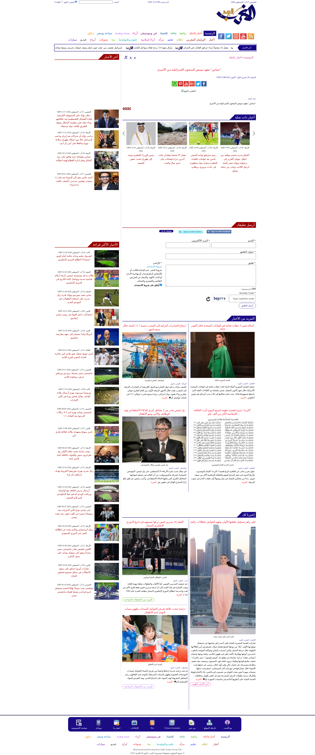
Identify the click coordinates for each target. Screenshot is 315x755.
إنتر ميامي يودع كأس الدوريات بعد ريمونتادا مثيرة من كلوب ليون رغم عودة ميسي (74, 513)
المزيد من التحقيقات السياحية (138, 599)
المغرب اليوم (69, 2)
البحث (116, 2)
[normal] (130, 57)
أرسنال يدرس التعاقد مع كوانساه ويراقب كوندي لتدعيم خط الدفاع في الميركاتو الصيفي (74, 494)
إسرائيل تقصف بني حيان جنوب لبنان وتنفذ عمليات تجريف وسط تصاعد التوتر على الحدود (96, 47)
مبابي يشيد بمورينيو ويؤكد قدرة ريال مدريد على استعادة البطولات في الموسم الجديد (74, 299)
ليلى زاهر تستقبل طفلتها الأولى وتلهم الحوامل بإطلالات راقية (222, 521)
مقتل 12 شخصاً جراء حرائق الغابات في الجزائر (222, 47)
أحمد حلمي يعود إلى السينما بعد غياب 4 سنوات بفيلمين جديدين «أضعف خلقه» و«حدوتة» (74, 181)
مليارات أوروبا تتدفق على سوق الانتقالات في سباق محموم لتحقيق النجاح (74, 572)
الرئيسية (248, 57)
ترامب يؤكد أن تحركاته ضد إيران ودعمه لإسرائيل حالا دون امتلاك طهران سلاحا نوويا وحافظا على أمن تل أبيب (74, 140)
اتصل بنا (116, 728)
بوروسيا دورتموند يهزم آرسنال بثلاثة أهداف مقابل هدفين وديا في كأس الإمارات (74, 396)
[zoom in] (126, 57)
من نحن (192, 728)
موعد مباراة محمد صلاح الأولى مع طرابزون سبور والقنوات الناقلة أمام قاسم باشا (74, 455)
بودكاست (228, 728)
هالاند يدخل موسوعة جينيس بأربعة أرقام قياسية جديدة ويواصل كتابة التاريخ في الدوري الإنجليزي (74, 279)
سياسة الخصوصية (79, 728)
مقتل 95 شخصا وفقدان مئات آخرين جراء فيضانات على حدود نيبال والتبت (172, 159)
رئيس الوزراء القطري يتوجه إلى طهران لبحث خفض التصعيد (141, 159)
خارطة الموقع (210, 728)
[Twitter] (190, 233)
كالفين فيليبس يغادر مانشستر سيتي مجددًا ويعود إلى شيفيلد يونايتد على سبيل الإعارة (74, 553)
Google (57, 2)
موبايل (99, 728)
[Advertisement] (135, 14)
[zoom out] (134, 57)
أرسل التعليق (247, 305)
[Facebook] (219, 233)
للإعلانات (135, 728)
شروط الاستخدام (154, 266)
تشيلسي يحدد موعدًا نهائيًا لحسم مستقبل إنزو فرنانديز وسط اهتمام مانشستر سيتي (74, 592)
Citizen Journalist (172, 728)
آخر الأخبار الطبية (200, 684)
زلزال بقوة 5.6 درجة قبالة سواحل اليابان (169, 47)
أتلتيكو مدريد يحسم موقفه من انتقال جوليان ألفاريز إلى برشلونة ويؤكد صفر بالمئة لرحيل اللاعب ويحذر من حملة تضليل (235, 163)
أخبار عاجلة (235, 57)
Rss (152, 728)
